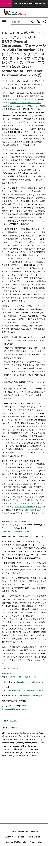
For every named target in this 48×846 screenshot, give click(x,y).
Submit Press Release (14, 837)
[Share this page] (44, 21)
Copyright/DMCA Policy (16, 842)
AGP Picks (6, 4)
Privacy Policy (36, 842)
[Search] (32, 21)
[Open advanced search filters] (38, 21)
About (13, 831)
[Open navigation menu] (4, 21)
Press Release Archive (28, 831)
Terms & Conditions (34, 837)
